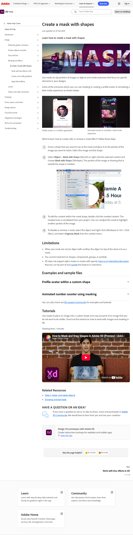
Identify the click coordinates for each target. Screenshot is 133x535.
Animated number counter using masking (69, 294)
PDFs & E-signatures (41, 3)
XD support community (75, 302)
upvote (74, 264)
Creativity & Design (20, 3)
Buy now (103, 3)
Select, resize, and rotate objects (60, 395)
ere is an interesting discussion (114, 261)
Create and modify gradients (21, 76)
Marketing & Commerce (63, 3)
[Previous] (63, 473)
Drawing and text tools (55, 399)
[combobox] (91, 11)
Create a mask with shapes (21, 66)
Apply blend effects (18, 81)
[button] (119, 4)
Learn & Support (85, 3)
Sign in (127, 3)
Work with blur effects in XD (21, 71)
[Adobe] (5, 3)
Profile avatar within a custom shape (66, 282)
